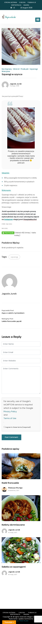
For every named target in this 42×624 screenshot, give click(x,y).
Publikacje (32, 2)
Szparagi (34, 69)
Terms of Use (10, 418)
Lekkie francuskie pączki (12, 321)
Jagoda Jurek (16, 84)
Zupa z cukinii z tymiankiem (13, 313)
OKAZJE (16, 69)
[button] (37, 20)
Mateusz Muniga (15, 488)
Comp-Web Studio (21, 621)
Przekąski (25, 69)
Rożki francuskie (10, 482)
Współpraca (16, 5)
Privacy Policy (10, 411)
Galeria (26, 5)
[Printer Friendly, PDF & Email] (8, 232)
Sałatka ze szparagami (14, 566)
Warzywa (6, 71)
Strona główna (10, 2)
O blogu (22, 2)
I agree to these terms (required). (18, 427)
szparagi (14, 257)
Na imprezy (7, 69)
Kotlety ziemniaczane (13, 524)
